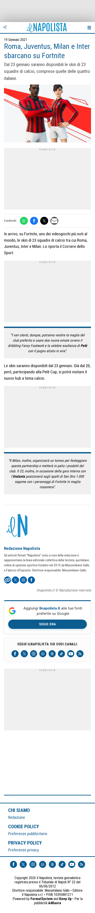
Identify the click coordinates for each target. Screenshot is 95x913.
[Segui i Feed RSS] (80, 653)
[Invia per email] (54, 221)
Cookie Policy (23, 826)
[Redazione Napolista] (17, 526)
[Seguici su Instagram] (33, 653)
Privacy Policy (25, 843)
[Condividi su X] (44, 221)
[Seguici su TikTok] (61, 653)
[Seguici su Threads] (52, 653)
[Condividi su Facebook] (34, 221)
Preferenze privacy (23, 850)
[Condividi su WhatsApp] (24, 221)
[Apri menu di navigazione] (89, 27)
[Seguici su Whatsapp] (42, 653)
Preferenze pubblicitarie (27, 833)
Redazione (16, 817)
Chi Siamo (19, 810)
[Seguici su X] (24, 653)
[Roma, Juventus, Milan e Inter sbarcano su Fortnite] (47, 114)
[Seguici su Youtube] (70, 653)
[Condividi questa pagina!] (5, 27)
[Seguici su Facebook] (15, 653)
